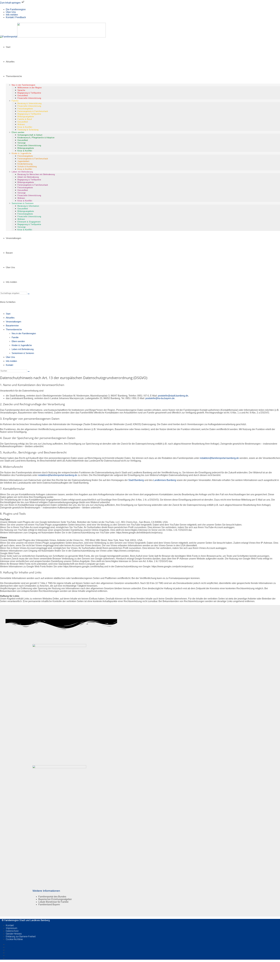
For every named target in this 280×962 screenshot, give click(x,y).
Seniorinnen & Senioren (23, 353)
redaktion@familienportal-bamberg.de (219, 458)
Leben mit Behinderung (23, 349)
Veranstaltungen (13, 321)
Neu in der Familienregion (24, 333)
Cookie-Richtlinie (14, 939)
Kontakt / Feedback (16, 17)
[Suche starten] (29, 371)
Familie (15, 337)
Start (8, 313)
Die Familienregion (16, 9)
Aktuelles (10, 317)
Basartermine (12, 325)
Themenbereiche (14, 329)
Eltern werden (18, 341)
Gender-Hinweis (14, 933)
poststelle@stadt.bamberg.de (173, 395)
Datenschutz (12, 931)
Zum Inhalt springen (10, 2)
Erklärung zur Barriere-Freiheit (21, 936)
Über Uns (11, 12)
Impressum (11, 928)
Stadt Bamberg (136, 480)
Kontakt (9, 365)
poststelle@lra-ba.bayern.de (160, 398)
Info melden (12, 14)
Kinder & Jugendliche (22, 345)
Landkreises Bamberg (164, 480)
